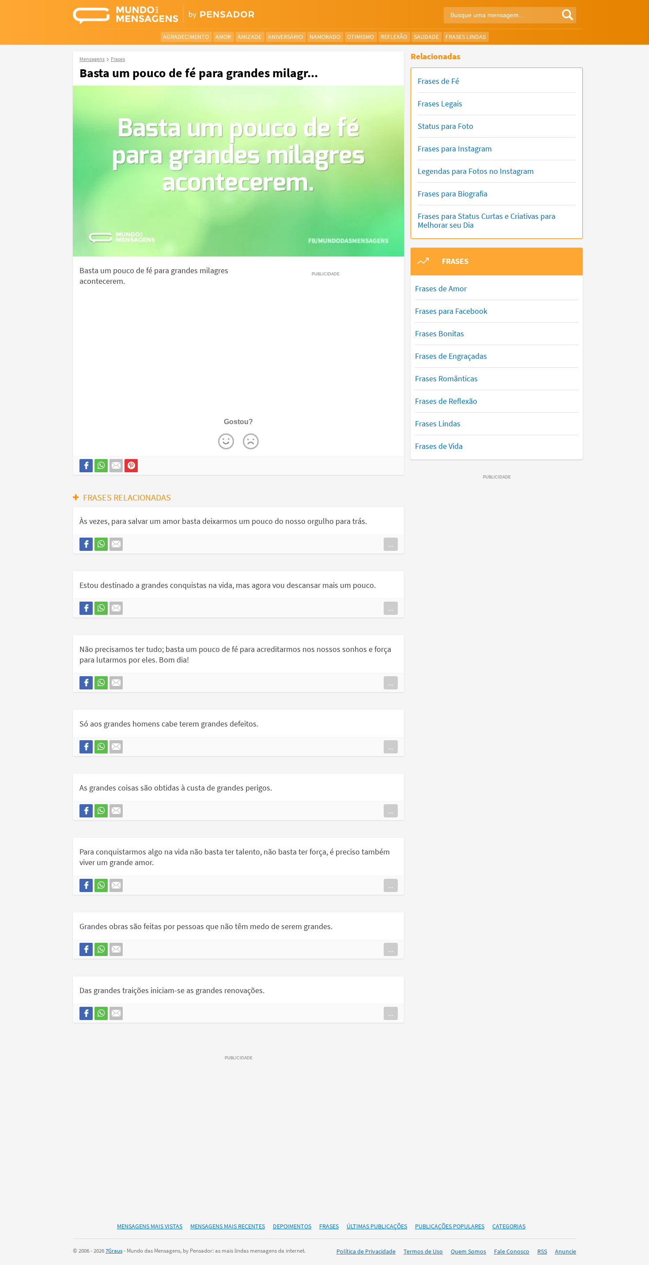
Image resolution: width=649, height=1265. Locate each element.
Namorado (324, 37)
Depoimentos (292, 1226)
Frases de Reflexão (446, 401)
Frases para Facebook (451, 311)
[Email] (116, 465)
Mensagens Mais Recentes (227, 1226)
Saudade (426, 37)
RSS (542, 1251)
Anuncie (565, 1251)
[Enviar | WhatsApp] (101, 465)
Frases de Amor (441, 288)
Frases (329, 1226)
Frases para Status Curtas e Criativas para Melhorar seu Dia (486, 220)
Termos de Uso (423, 1251)
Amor (223, 37)
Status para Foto (445, 126)
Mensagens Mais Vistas (149, 1226)
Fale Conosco (511, 1251)
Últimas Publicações (377, 1226)
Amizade (249, 37)
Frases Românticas (446, 378)
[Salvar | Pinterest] (131, 465)
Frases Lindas (465, 37)
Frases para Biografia (452, 193)
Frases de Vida (439, 446)
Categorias (508, 1226)
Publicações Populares (449, 1226)
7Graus (114, 1250)
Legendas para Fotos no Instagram (476, 171)
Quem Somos (468, 1251)
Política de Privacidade (366, 1251)
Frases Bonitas (439, 333)
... (390, 544)
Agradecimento (186, 37)
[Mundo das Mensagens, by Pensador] (195, 15)
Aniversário (285, 37)
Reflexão (394, 37)
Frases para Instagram (455, 148)
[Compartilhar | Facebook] (86, 465)
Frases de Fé (438, 81)
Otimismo (360, 37)
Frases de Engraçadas (451, 356)
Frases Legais (440, 103)
